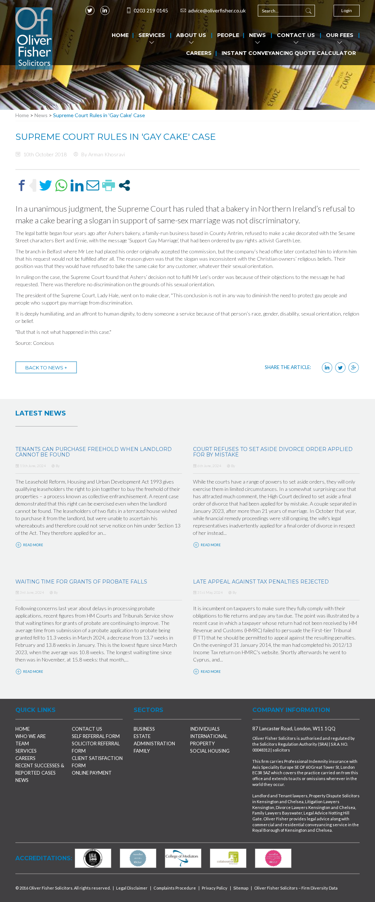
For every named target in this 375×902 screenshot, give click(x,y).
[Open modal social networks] (124, 185)
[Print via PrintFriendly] (108, 185)
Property (202, 743)
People (228, 35)
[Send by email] (92, 185)
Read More (32, 545)
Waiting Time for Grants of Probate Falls (81, 581)
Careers (199, 53)
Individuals (205, 729)
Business (144, 729)
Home (120, 35)
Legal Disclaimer (132, 888)
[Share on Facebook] (21, 185)
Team (22, 743)
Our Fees (339, 35)
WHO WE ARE (30, 736)
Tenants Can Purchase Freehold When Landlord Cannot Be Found (93, 452)
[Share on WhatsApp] (61, 185)
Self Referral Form (96, 736)
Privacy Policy (214, 888)
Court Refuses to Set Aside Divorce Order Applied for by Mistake (273, 452)
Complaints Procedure (174, 888)
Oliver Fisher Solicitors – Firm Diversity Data (296, 888)
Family (142, 751)
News (257, 35)
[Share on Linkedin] (77, 185)
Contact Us (296, 35)
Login (346, 10)
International (208, 736)
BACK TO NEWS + (46, 367)
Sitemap (240, 888)
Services (151, 35)
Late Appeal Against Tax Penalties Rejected (261, 581)
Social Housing (210, 751)
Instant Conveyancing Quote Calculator (289, 53)
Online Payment (92, 773)
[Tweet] (45, 185)
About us (191, 35)
